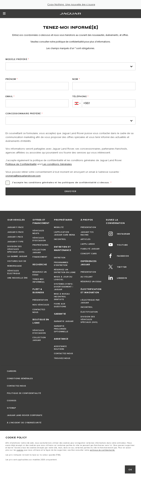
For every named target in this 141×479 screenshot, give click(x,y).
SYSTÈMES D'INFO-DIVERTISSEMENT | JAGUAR (63, 287)
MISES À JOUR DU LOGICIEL (63, 278)
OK (130, 469)
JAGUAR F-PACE (15, 227)
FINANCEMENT (39, 257)
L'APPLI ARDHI (88, 244)
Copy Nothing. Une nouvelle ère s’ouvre (71, 4)
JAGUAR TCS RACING (87, 233)
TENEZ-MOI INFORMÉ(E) (38, 280)
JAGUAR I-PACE (15, 237)
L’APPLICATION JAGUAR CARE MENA (64, 233)
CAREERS (11, 371)
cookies (20, 450)
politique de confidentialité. (102, 450)
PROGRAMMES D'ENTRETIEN (61, 263)
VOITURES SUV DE (16, 261)
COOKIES (11, 401)
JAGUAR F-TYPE (15, 242)
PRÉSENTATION (40, 300)
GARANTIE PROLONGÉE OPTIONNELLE (61, 329)
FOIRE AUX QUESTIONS (60, 305)
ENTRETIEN (59, 258)
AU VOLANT (87, 277)
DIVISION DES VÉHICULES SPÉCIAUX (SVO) (15, 249)
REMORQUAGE (14, 266)
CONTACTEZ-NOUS (39, 310)
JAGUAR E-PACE (15, 232)
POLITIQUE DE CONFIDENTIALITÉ (24, 393)
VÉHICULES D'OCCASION (39, 239)
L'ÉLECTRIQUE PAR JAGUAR (90, 301)
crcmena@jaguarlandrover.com (23, 175)
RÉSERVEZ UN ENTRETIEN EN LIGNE (65, 271)
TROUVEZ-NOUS (62, 358)
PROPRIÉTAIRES (40, 245)
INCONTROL (60, 239)
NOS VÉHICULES (40, 305)
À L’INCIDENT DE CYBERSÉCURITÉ (24, 423)
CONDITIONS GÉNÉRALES (20, 378)
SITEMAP (11, 408)
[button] (77, 103)
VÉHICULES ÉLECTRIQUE (13, 272)
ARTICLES (86, 239)
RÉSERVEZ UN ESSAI (39, 273)
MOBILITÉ (59, 227)
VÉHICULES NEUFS (38, 232)
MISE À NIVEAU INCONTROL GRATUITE (62, 297)
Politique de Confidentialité (21, 164)
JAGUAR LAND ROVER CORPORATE (24, 415)
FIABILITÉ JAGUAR (90, 249)
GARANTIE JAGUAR (63, 321)
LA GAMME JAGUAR (17, 256)
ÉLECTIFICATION (89, 312)
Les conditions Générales (57, 164)
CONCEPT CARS (89, 254)
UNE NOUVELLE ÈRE (17, 278)
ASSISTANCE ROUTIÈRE (60, 347)
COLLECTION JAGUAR (39, 251)
